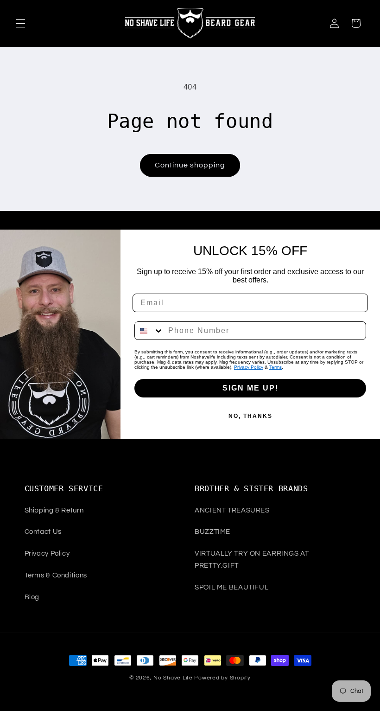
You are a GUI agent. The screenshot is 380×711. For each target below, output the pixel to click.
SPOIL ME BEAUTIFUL (231, 587)
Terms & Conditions (56, 575)
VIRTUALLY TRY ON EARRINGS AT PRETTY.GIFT (252, 559)
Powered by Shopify (222, 677)
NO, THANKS (250, 416)
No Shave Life (173, 677)
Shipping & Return (54, 510)
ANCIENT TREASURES (232, 510)
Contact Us (43, 531)
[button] (20, 23)
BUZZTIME (212, 531)
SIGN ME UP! (250, 388)
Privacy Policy (248, 367)
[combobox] (149, 330)
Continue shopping (190, 165)
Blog (32, 597)
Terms (275, 367)
